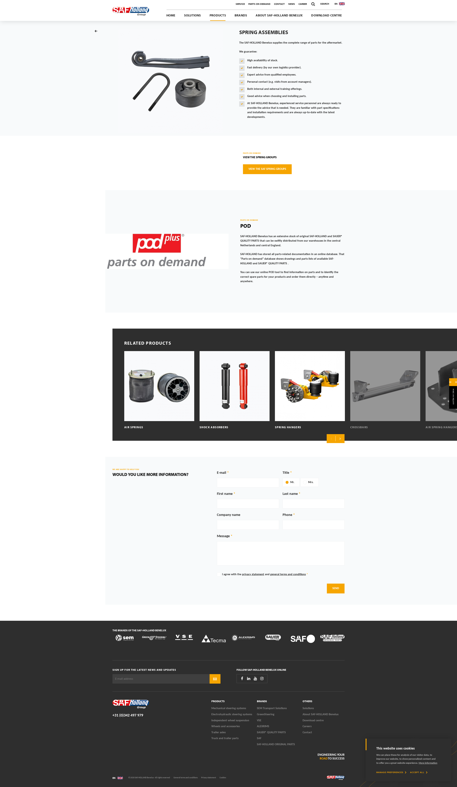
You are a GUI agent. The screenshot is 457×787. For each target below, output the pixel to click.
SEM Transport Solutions (272, 708)
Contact (279, 4)
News (291, 4)
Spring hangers (288, 427)
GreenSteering (265, 714)
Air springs (133, 427)
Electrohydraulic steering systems (231, 714)
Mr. (292, 482)
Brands (241, 15)
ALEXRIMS (263, 726)
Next (340, 438)
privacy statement (253, 574)
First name (225, 494)
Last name (290, 494)
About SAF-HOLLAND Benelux (279, 15)
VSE (259, 720)
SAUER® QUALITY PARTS (271, 732)
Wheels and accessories (225, 726)
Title (286, 473)
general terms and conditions (288, 574)
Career (302, 4)
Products (218, 15)
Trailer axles (218, 732)
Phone (287, 515)
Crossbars (359, 427)
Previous (331, 438)
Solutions (192, 15)
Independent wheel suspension (230, 720)
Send (335, 588)
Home (170, 15)
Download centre (326, 15)
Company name (228, 515)
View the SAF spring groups (267, 169)
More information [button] (428, 763)
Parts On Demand (259, 4)
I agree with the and (265, 574)
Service (240, 4)
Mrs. (310, 482)
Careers (307, 726)
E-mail (221, 473)
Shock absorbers (214, 427)
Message (223, 536)
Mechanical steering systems (228, 708)
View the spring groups (260, 157)
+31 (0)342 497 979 (127, 715)
